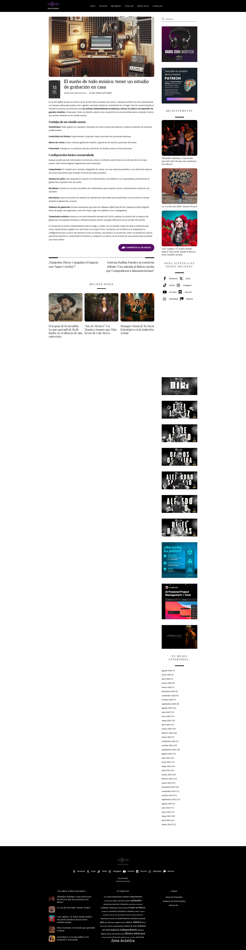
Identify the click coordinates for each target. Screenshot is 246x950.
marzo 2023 (167, 824)
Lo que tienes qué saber (100, 93)
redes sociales (130, 937)
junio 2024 (166, 762)
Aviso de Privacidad (174, 897)
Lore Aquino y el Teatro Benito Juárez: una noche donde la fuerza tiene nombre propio (74, 919)
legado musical (120, 922)
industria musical (137, 918)
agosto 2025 (167, 708)
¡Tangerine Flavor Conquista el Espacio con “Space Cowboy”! (73, 264)
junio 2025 (166, 716)
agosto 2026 (167, 670)
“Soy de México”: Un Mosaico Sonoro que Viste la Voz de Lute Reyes (101, 329)
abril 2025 (166, 725)
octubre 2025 (167, 700)
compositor (104, 911)
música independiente (123, 929)
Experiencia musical (107, 919)
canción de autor (124, 901)
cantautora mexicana (111, 904)
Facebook (173, 278)
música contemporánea (116, 926)
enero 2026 (166, 687)
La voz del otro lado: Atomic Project (73, 907)
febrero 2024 (167, 779)
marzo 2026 (167, 683)
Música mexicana (135, 933)
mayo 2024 (166, 766)
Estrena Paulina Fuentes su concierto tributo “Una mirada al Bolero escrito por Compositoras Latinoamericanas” (130, 266)
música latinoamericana (115, 934)
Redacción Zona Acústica (75, 93)
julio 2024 (166, 758)
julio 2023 (166, 808)
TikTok (172, 285)
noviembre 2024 (169, 741)
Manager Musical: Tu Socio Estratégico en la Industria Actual (137, 329)
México (129, 922)
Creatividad (130, 911)
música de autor (130, 926)
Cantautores (124, 904)
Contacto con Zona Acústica (174, 901)
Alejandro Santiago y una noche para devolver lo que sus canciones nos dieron (74, 899)
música (137, 922)
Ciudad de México (136, 907)
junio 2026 (166, 675)
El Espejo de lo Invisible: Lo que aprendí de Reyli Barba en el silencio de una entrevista (65, 331)
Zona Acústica (123, 940)
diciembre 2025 (168, 691)
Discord (188, 292)
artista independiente (114, 897)
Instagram (187, 285)
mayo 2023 (166, 816)
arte (105, 897)
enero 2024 (166, 783)
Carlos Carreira (122, 908)
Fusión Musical (124, 918)
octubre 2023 (167, 795)
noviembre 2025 (169, 695)
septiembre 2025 (169, 704)
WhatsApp (173, 299)
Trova (142, 937)
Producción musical (119, 937)
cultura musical (115, 915)
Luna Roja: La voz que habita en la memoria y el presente (73, 938)
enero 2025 (166, 737)
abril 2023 (166, 820)
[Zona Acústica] (53, 8)
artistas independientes (132, 897)
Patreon (189, 299)
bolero (115, 901)
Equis (187, 278)
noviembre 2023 (169, 791)
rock (137, 937)
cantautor (136, 900)
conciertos (121, 911)
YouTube (173, 292)
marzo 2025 (167, 729)
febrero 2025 (167, 733)
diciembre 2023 (168, 787)
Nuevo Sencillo (107, 937)
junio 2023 (166, 812)
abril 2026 (166, 679)
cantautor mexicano (109, 908)
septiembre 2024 (169, 750)
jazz (102, 922)
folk (116, 919)
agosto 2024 (167, 754)
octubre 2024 (167, 745)
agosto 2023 (167, 804)
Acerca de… (174, 905)
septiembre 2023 (169, 799)
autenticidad (108, 901)
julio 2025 (166, 712)
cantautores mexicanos (135, 904)
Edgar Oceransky (125, 915)
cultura (136, 911)
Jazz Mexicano (109, 922)
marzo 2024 (167, 775)
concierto (113, 911)
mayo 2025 (166, 720)
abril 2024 (166, 770)
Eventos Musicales (137, 915)
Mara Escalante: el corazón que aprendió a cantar (76, 929)
